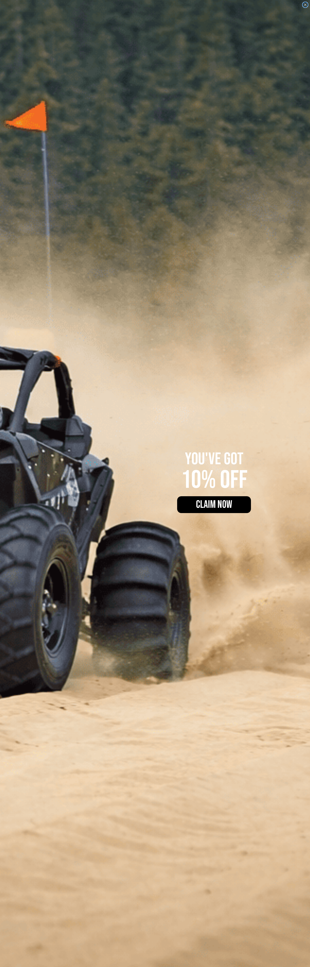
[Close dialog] (305, 4)
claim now (214, 504)
